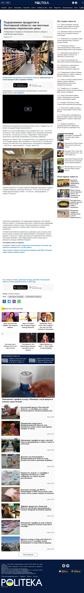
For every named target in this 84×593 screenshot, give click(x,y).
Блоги (33, 7)
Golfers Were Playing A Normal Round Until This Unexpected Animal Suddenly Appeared (74, 160)
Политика (26, 7)
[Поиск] (83, 3)
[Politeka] (42, 3)
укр (2, 2)
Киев (50, 7)
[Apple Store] (63, 571)
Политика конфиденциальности (9, 576)
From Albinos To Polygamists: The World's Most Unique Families (73, 137)
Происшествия (68, 7)
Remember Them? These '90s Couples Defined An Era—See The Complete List (73, 152)
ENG (75, 7)
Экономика (18, 7)
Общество (57, 7)
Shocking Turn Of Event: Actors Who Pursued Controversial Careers (74, 145)
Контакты (35, 576)
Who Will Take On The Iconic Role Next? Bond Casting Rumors (73, 168)
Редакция (22, 576)
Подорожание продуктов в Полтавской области (21, 77)
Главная (4, 7)
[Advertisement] (28, 207)
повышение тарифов (15, 296)
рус (8, 2)
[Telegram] (76, 3)
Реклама (29, 576)
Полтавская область (33, 296)
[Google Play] (76, 571)
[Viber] (50, 72)
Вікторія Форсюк (14, 294)
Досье (10, 7)
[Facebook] (43, 72)
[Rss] (73, 3)
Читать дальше (28, 554)
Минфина (20, 93)
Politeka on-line (42, 7)
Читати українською (47, 36)
